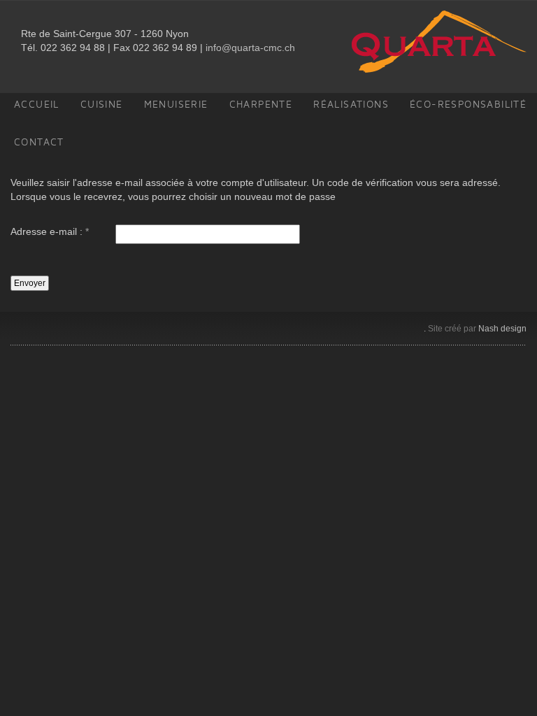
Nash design (502, 329)
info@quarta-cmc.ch (250, 47)
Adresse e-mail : (49, 231)
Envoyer (29, 283)
